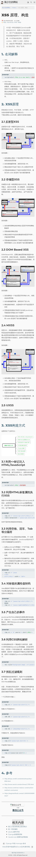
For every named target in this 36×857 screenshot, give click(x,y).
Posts (14, 7)
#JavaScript (10, 22)
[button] (34, 2)
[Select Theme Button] (28, 2)
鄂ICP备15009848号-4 (18, 852)
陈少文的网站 (6, 7)
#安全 (4, 22)
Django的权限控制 (15, 834)
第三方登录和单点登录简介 (17, 826)
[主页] (2, 2)
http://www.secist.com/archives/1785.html (19, 784)
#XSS (15, 22)
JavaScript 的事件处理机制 (18, 837)
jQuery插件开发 (14, 832)
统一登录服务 (13, 829)
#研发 (19, 22)
